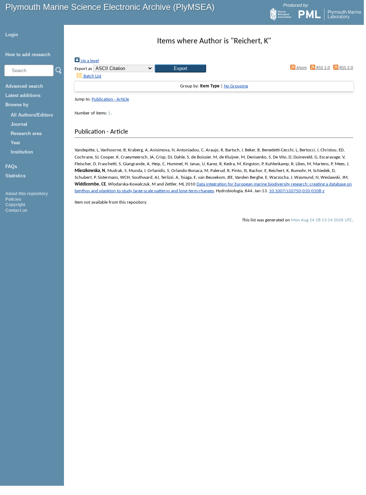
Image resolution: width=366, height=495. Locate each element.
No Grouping (236, 86)
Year (15, 142)
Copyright (15, 204)
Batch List (91, 76)
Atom (301, 67)
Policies (13, 199)
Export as (83, 68)
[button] (180, 68)
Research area (26, 133)
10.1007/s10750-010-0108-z (296, 191)
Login (11, 34)
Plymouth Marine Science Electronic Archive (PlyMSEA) (110, 7)
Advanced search (24, 86)
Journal (19, 124)
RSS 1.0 (322, 67)
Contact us (16, 210)
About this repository (26, 193)
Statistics (15, 175)
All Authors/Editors (32, 115)
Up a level (89, 61)
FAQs (11, 166)
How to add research (27, 54)
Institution (22, 152)
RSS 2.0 (345, 67)
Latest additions (23, 95)
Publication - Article (110, 99)
